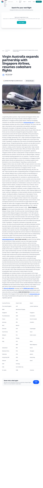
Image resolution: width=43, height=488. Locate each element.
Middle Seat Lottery (28, 288)
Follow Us (36, 382)
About (34, 1)
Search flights (21, 22)
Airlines (29, 1)
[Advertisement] (21, 39)
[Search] (16, 1)
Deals (24, 1)
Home (3, 50)
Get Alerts (38, 1)
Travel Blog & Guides (7, 51)
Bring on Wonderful (9, 288)
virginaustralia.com (28, 122)
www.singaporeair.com (8, 239)
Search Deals (20, 2)
